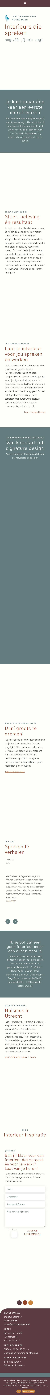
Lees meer (12, 519)
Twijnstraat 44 (11, 1337)
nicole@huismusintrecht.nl (17, 1324)
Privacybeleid (28, 1391)
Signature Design (21, 626)
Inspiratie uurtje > (12, 1362)
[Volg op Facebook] (30, 1302)
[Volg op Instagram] (25, 1302)
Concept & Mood (20, 560)
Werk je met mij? (15, 772)
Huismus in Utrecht (13, 1333)
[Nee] (47, 1386)
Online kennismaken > (14, 1365)
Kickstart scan (18, 494)
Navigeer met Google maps (20, 1058)
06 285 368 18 (10, 1321)
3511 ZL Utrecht (12, 1341)
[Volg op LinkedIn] (19, 1302)
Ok (19, 1391)
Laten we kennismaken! (32, 1232)
